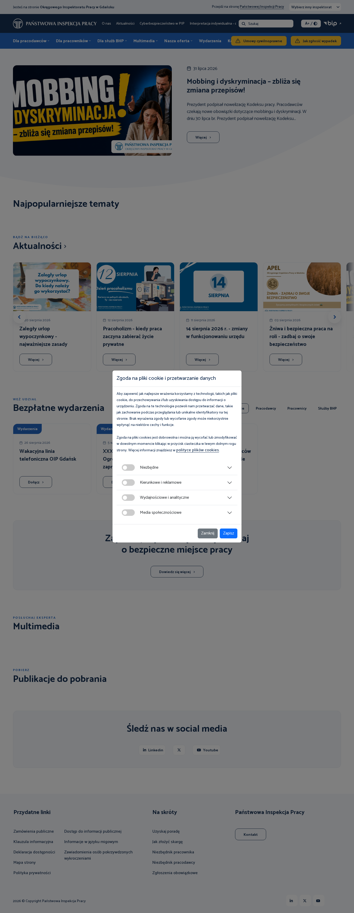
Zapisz (228, 533)
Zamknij (207, 533)
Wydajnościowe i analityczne (164, 497)
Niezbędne (149, 467)
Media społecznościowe (160, 512)
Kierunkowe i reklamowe (160, 482)
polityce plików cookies (197, 450)
